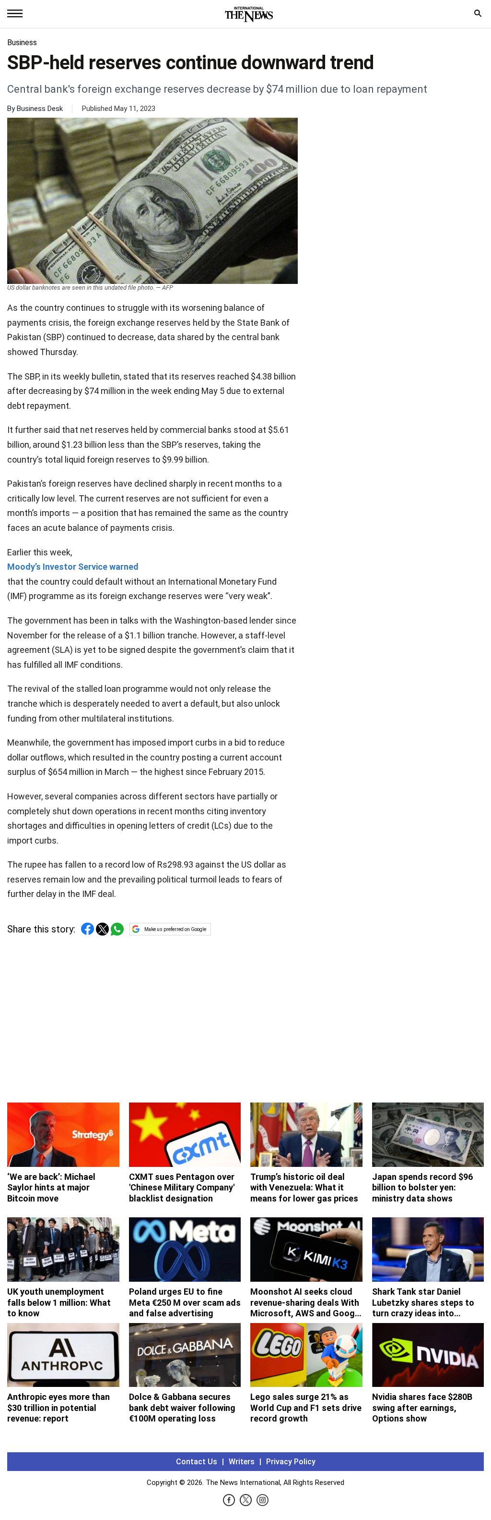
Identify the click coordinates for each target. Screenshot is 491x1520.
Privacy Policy (291, 1461)
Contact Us (196, 1461)
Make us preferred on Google (175, 929)
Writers (242, 1461)
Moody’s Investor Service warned (73, 567)
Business (22, 42)
